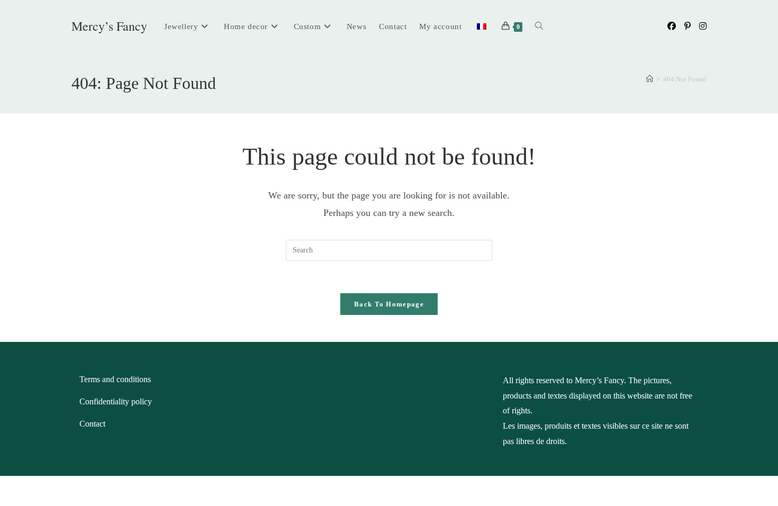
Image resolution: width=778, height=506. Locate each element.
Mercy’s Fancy (109, 25)
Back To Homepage (389, 304)
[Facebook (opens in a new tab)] (671, 26)
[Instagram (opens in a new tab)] (703, 26)
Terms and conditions (115, 379)
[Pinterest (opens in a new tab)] (687, 26)
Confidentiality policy (115, 401)
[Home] (649, 79)
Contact (92, 423)
